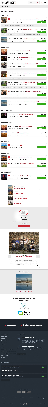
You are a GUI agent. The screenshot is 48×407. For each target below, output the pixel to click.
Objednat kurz (41, 22)
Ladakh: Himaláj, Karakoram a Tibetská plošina (27, 163)
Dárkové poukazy (5, 342)
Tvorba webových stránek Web (39, 404)
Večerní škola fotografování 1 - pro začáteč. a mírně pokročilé (31, 64)
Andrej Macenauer (24, 22)
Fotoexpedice (4, 340)
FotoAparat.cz (5, 398)
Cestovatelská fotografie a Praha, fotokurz (26, 57)
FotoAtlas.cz (32, 398)
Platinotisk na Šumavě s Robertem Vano (24, 256)
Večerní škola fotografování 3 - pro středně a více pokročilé (31, 73)
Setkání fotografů (42, 398)
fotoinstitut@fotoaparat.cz (33, 325)
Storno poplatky (4, 355)
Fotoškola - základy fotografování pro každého (12, 366)
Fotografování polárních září (28, 337)
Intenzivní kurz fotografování (30, 38)
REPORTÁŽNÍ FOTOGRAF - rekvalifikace (30, 29)
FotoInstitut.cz (14, 398)
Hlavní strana (4, 336)
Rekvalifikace (4, 344)
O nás (2, 346)
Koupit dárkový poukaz (24, 225)
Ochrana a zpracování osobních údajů (9, 353)
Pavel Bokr (23, 66)
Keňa (21, 145)
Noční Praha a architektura (25, 51)
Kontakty (3, 357)
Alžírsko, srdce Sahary (22, 133)
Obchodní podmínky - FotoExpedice (8, 351)
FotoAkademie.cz (23, 398)
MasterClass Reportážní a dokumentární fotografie (33, 19)
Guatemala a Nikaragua (26, 176)
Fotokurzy (3, 338)
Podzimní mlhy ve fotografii (28, 346)
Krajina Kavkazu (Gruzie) (25, 157)
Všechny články (21, 354)
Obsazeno (42, 134)
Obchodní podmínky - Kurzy (7, 349)
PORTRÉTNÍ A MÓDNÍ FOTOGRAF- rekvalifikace (11, 375)
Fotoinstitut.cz (14, 404)
